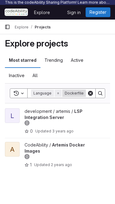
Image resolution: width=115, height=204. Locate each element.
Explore (42, 12)
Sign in (74, 12)
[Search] (100, 93)
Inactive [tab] (17, 75)
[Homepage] (16, 12)
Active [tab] (77, 60)
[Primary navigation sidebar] (7, 27)
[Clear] (90, 93)
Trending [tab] (53, 60)
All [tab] (35, 75)
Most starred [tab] (22, 60)
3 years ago (63, 131)
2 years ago (61, 164)
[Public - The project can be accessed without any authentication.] (27, 123)
